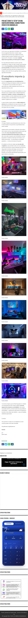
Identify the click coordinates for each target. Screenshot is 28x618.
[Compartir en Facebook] (3, 29)
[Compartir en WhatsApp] (9, 29)
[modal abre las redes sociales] (12, 29)
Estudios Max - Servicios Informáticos (19, 612)
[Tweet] (6, 29)
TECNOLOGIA (7, 15)
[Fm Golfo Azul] (14, 5)
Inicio (2, 15)
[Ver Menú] (1, 4)
